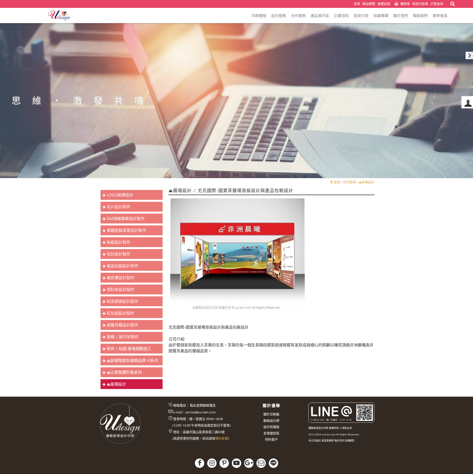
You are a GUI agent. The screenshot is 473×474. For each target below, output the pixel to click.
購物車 (405, 3)
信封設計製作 (118, 254)
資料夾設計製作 (120, 289)
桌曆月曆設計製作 (122, 325)
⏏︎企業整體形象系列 (124, 372)
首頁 (337, 182)
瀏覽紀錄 (383, 3)
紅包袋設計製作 (120, 313)
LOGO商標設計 (120, 195)
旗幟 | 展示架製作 (122, 336)
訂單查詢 (436, 3)
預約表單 (221, 438)
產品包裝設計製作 (122, 266)
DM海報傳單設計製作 (126, 218)
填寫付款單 (420, 3)
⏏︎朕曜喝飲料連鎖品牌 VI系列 (132, 360)
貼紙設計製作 (118, 242)
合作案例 (349, 182)
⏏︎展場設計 (366, 182)
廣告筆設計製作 (120, 277)
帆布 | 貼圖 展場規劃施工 (129, 348)
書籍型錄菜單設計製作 (126, 230)
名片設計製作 (118, 206)
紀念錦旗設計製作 (122, 301)
